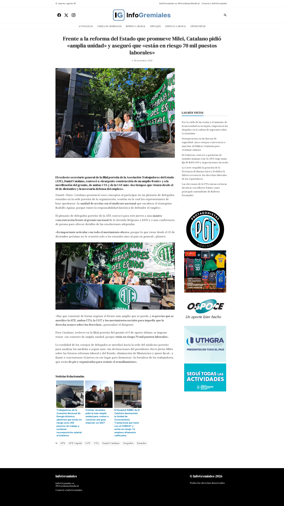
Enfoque (155, 26)
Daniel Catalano (111, 443)
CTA (96, 443)
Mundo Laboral (136, 26)
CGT (87, 443)
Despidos (128, 443)
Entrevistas (198, 26)
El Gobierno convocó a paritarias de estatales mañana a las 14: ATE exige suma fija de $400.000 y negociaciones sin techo (205, 159)
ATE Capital (75, 443)
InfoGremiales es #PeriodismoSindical (179, 3)
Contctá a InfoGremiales (214, 3)
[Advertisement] (115, 167)
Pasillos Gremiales (109, 26)
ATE (62, 443)
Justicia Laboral (175, 26)
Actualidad (86, 26)
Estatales (141, 443)
